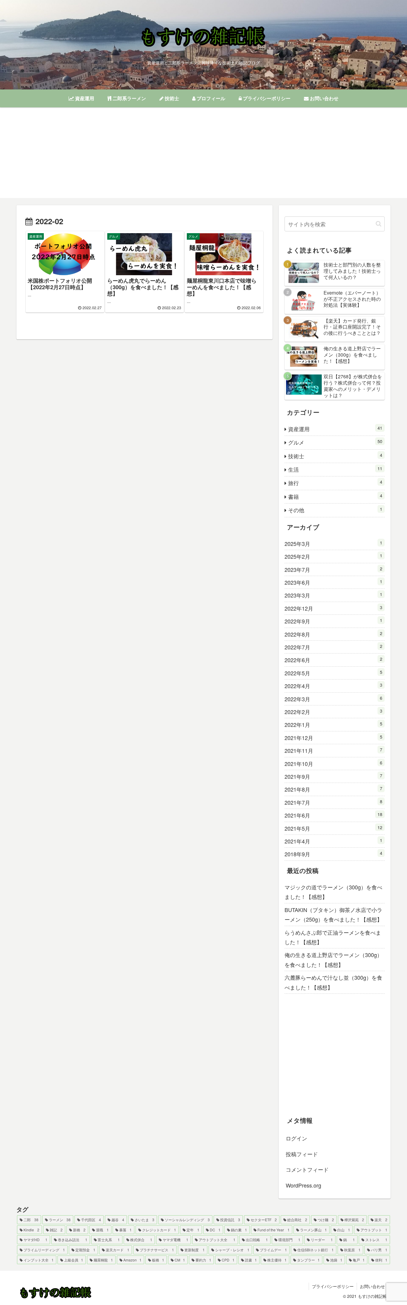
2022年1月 (333, 724)
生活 (335, 469)
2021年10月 (333, 763)
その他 (335, 510)
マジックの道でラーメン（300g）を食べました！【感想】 (333, 891)
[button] (378, 223)
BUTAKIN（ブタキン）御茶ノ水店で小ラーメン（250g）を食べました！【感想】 (333, 914)
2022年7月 (333, 647)
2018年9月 (333, 854)
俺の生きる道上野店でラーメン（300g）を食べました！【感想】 (333, 959)
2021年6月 (333, 815)
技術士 (335, 456)
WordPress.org (303, 1185)
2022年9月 (333, 621)
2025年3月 (333, 543)
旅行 (335, 483)
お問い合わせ (372, 1286)
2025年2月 (333, 556)
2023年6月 (333, 582)
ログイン (296, 1138)
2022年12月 (333, 608)
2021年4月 (333, 841)
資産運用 (335, 429)
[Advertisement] (203, 156)
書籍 (335, 496)
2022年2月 (333, 712)
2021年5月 (333, 828)
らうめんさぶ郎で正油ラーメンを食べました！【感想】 (333, 937)
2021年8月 (333, 789)
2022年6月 (333, 660)
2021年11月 (333, 750)
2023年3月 (333, 595)
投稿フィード (302, 1153)
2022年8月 (333, 634)
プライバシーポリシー (333, 1286)
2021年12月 (333, 737)
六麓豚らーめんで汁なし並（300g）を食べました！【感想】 (333, 982)
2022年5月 (333, 673)
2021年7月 (333, 802)
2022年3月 (333, 699)
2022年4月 (333, 686)
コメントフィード (307, 1169)
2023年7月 (333, 569)
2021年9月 (333, 776)
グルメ (335, 442)
